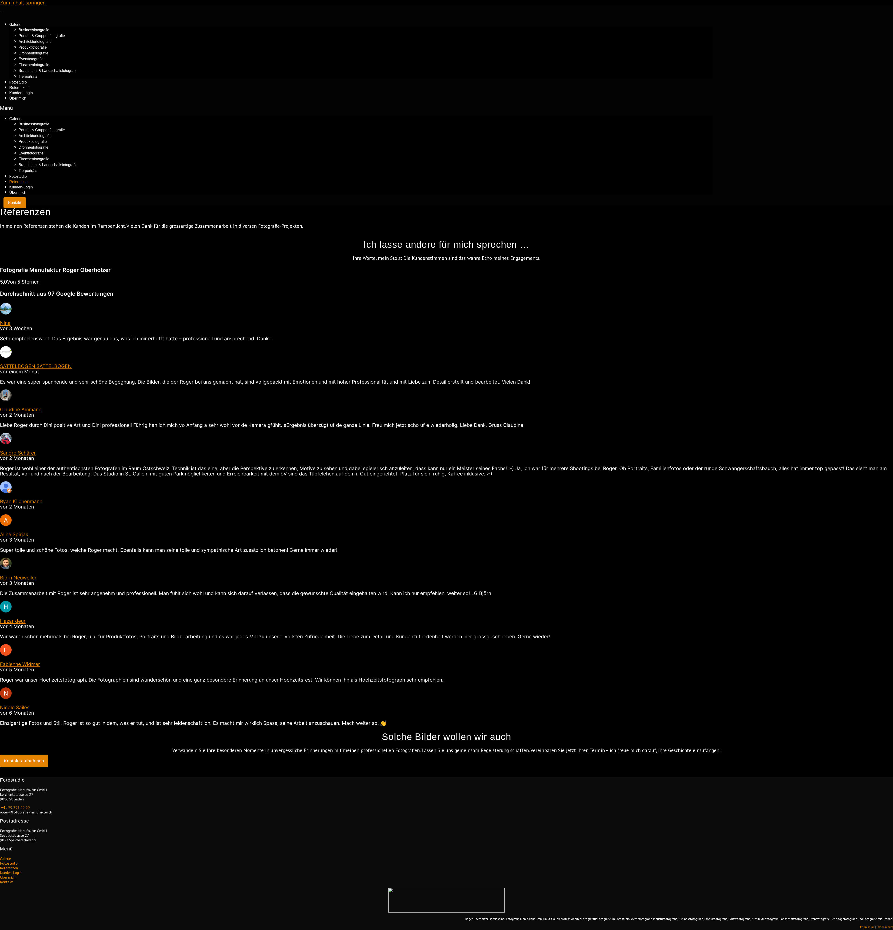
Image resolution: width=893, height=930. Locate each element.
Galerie (15, 25)
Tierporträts (28, 76)
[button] (356, 108)
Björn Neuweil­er (18, 578)
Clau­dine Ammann (20, 409)
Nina (5, 323)
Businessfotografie (34, 30)
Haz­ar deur (13, 621)
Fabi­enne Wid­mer (20, 664)
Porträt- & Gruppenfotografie (42, 36)
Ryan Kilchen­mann (21, 501)
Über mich (17, 98)
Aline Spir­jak (14, 534)
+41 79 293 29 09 (15, 807)
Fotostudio (18, 82)
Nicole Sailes (15, 707)
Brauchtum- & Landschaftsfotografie (48, 71)
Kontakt (6, 882)
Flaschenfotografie (34, 65)
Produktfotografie (33, 47)
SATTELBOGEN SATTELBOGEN (36, 366)
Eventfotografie (31, 59)
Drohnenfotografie (33, 53)
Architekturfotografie (35, 41)
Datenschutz (885, 927)
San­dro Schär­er (18, 453)
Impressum (867, 927)
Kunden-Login (21, 93)
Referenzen (19, 88)
